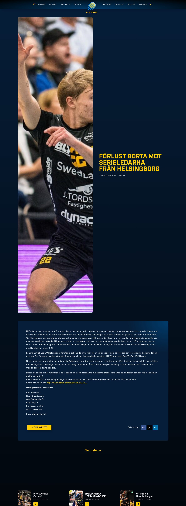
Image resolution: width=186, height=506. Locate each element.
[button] (143, 427)
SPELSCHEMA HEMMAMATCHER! (95, 495)
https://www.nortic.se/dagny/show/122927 (67, 382)
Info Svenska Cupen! (40, 495)
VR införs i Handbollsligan (144, 495)
